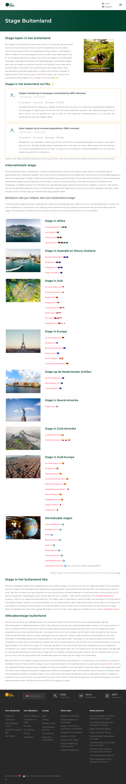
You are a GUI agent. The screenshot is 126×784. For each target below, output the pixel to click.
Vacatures (9, 716)
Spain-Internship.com (54, 484)
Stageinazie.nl (51, 302)
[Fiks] (10, 4)
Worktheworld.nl (52, 529)
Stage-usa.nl (50, 406)
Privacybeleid (48, 733)
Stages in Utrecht (68, 736)
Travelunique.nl (51, 243)
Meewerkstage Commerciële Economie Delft (102, 743)
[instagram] (115, 775)
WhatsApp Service (111, 609)
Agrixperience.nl (52, 540)
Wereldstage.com (52, 383)
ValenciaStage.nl (52, 494)
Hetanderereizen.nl (53, 227)
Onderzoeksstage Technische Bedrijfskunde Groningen (102, 717)
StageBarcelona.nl (53, 499)
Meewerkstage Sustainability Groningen (102, 737)
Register (108, 7)
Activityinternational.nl (54, 566)
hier (44, 74)
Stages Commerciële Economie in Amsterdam (71, 727)
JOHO (47, 535)
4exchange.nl (50, 232)
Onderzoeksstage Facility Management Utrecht (100, 760)
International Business (103, 596)
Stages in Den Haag (69, 740)
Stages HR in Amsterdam (72, 732)
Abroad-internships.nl (54, 257)
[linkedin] (111, 775)
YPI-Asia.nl (49, 318)
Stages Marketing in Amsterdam (69, 721)
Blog (44, 716)
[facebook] (119, 775)
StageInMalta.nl (51, 505)
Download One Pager (30, 721)
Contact (45, 720)
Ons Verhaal (29, 730)
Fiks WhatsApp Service (11, 724)
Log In (107, 3)
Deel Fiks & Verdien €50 (13, 731)
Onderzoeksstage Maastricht (102, 755)
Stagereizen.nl (51, 267)
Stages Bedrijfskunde (70, 750)
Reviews (27, 726)
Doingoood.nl (50, 237)
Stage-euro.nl (50, 353)
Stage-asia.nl (50, 313)
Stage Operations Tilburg (100, 729)
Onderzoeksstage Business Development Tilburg (101, 723)
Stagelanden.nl (51, 323)
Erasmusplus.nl (51, 550)
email (118, 573)
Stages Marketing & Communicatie (69, 744)
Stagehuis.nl (50, 262)
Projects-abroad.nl (52, 555)
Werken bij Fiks (48, 723)
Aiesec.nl (48, 545)
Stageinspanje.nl (52, 474)
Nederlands (35, 696)
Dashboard (10, 720)
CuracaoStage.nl (52, 388)
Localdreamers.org (53, 435)
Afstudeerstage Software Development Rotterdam (101, 750)
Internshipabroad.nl (53, 524)
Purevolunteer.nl (52, 308)
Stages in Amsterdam (70, 716)
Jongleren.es (50, 468)
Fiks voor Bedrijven (32, 716)
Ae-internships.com (53, 287)
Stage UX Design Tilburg (100, 732)
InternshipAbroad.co (53, 560)
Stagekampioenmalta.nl (55, 489)
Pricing (27, 733)
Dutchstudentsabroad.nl (55, 363)
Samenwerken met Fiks (48, 728)
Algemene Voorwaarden (48, 738)
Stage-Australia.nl (52, 272)
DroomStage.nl (51, 358)
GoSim (109, 664)
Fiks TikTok (9, 736)
